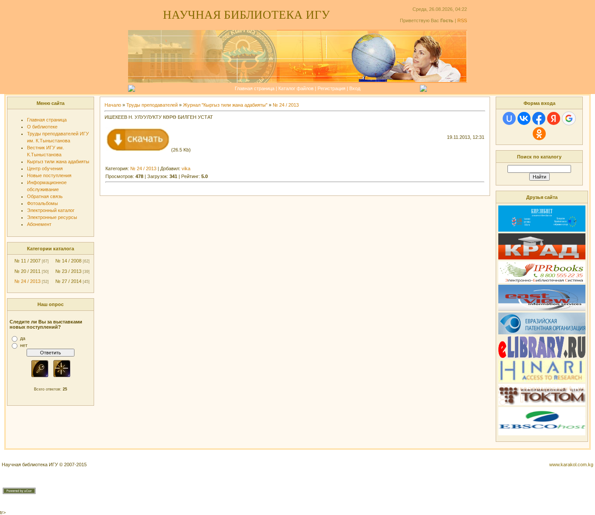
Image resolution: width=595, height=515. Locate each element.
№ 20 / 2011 (27, 271)
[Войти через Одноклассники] (539, 133)
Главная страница (254, 88)
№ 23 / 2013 (68, 271)
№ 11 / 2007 (27, 260)
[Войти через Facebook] (538, 118)
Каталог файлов (296, 88)
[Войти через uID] (509, 118)
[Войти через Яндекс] (553, 118)
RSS (462, 20)
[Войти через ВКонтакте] (524, 118)
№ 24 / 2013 (27, 281)
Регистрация (331, 88)
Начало (113, 105)
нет (23, 345)
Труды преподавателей (152, 105)
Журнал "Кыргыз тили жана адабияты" (225, 105)
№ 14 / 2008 (68, 260)
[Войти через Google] (569, 118)
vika (186, 168)
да (22, 338)
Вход (354, 88)
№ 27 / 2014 (68, 281)
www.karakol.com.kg (571, 464)
